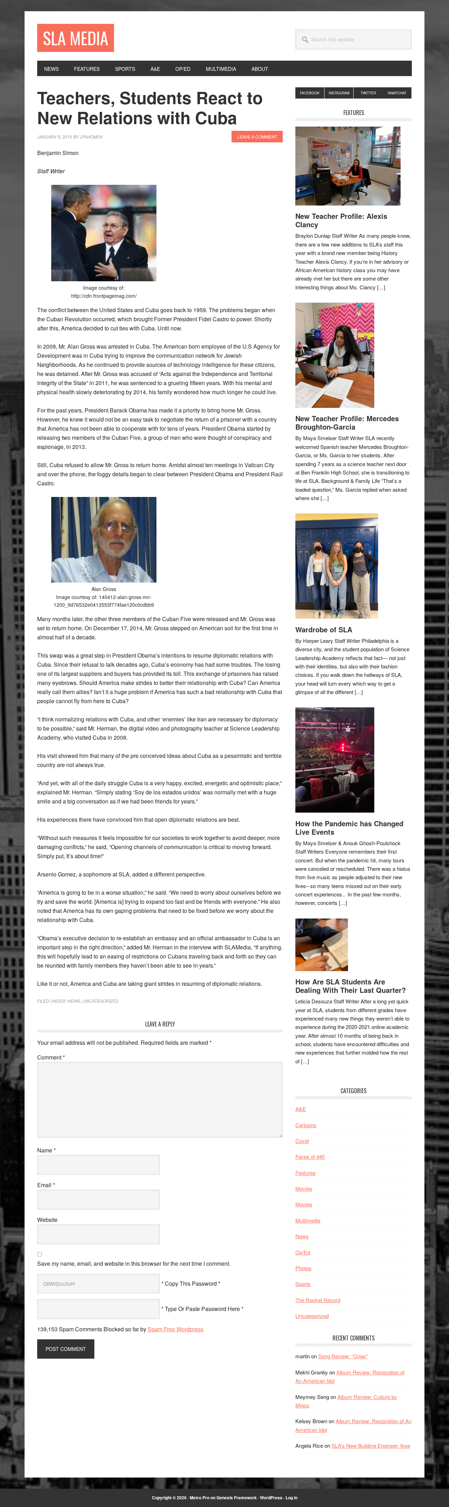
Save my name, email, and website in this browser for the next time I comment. (133, 1263)
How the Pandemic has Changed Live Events (349, 827)
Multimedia (307, 1220)
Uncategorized (100, 1001)
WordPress (271, 1497)
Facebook (310, 92)
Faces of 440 (310, 1156)
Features (305, 1172)
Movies (303, 1188)
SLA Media (75, 37)
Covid (302, 1140)
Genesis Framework (236, 1497)
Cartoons (305, 1125)
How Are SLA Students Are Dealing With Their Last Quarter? (350, 985)
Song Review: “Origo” (343, 1356)
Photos (303, 1268)
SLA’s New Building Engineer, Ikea (370, 1445)
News (74, 1001)
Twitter (368, 92)
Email (46, 1185)
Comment (51, 1057)
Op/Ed (302, 1252)
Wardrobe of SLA (323, 629)
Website (47, 1220)
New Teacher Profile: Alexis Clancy (341, 220)
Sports (302, 1283)
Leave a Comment (257, 137)
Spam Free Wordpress (175, 1329)
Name (46, 1150)
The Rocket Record (317, 1300)
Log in (291, 1497)
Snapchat (397, 92)
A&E (300, 1108)
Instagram (339, 92)
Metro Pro (199, 1497)
